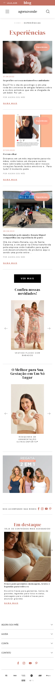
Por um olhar (10, 154)
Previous (6, 328)
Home (17, 23)
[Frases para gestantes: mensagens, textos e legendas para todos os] (27, 557)
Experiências (41, 47)
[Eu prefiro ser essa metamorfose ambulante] (27, 72)
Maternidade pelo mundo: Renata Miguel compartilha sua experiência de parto (24, 236)
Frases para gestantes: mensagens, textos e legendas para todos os (27, 585)
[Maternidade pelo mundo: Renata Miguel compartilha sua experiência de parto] (27, 227)
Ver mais (27, 278)
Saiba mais (10, 103)
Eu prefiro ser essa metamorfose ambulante (26, 80)
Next (48, 328)
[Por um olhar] (27, 146)
